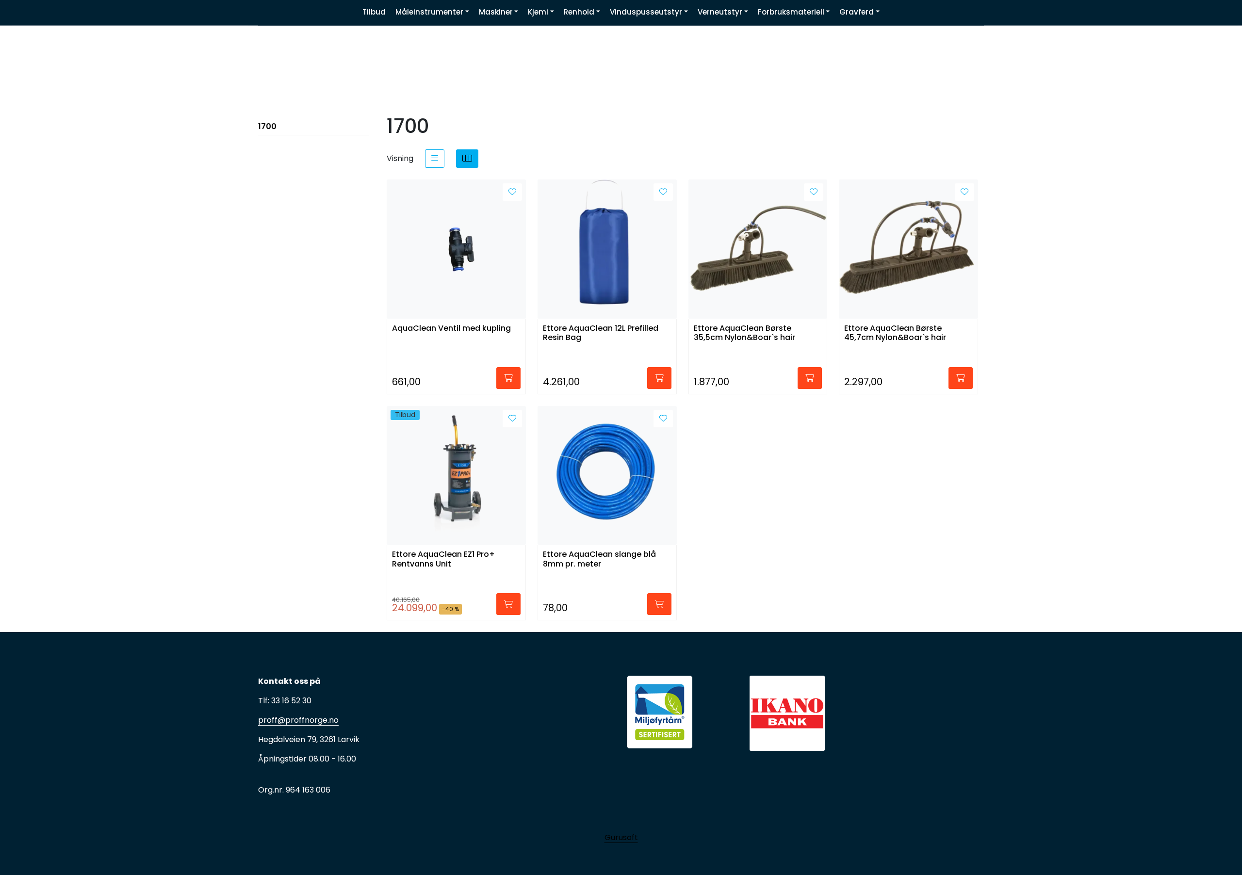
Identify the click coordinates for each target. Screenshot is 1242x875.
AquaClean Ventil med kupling (451, 329)
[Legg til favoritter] (512, 192)
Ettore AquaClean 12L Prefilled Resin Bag (600, 333)
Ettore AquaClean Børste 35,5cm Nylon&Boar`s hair (744, 333)
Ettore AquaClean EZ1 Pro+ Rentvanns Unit (443, 559)
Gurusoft (621, 837)
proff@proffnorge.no (298, 720)
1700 (267, 126)
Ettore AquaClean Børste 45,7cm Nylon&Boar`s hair (895, 333)
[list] (434, 158)
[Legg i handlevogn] (508, 378)
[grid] (467, 158)
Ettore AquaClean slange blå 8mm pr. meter (599, 559)
